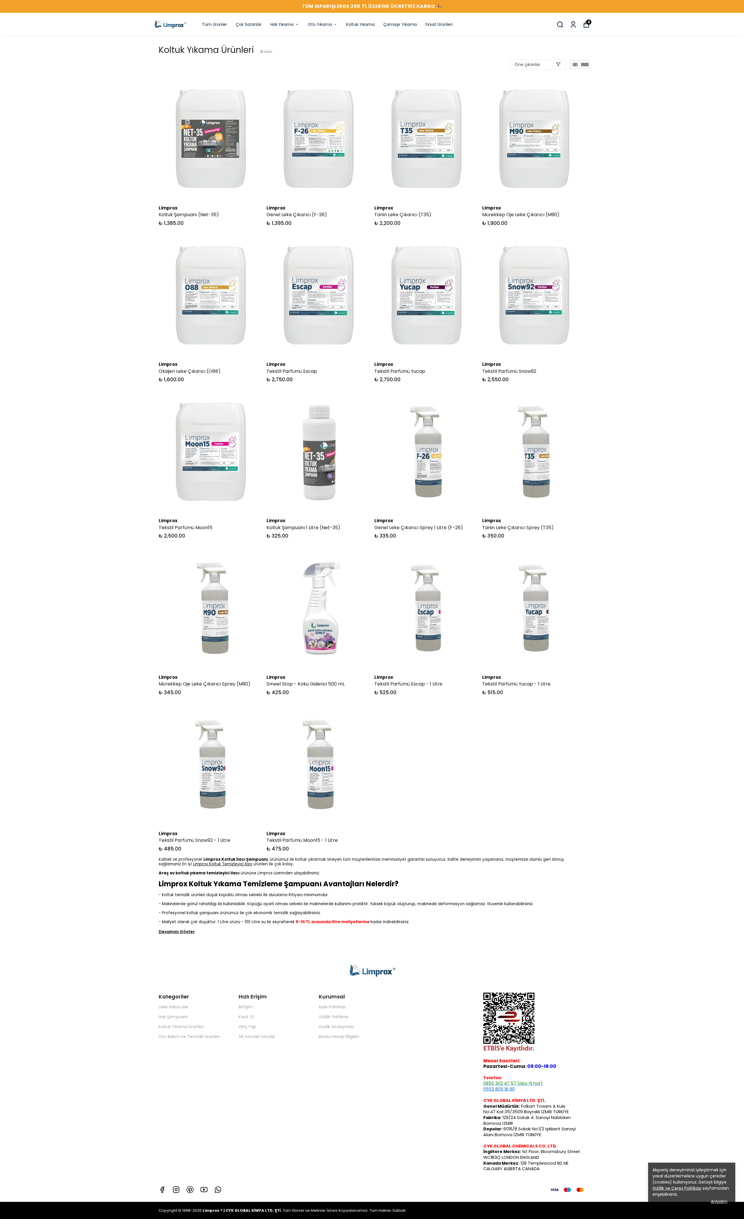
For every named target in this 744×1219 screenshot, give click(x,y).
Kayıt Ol (246, 1017)
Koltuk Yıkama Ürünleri (181, 1027)
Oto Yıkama (320, 24)
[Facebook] (162, 1189)
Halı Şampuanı (173, 1017)
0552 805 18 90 (499, 1089)
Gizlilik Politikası (333, 1017)
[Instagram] (176, 1189)
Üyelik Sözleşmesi (336, 1027)
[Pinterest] (190, 1189)
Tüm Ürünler (214, 24)
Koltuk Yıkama (360, 24)
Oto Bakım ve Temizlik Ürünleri (189, 1036)
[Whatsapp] (217, 1189)
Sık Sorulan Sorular (257, 1036)
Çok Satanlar (249, 24)
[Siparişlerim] (573, 24)
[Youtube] (204, 1189)
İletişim (246, 1007)
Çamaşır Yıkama (400, 24)
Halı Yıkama (282, 24)
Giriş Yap (247, 1027)
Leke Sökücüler (174, 1007)
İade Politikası (332, 1007)
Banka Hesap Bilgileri (339, 1036)
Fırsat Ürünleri (439, 24)
